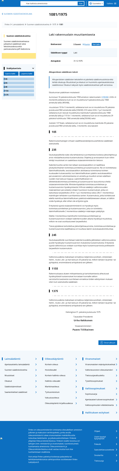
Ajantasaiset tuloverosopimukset (99, 399)
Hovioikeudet (51, 370)
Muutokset (9, 375)
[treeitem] (19, 79)
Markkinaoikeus (52, 386)
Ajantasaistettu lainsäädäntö (17, 364)
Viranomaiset (92, 358)
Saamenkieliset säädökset (16, 392)
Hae (81, 3)
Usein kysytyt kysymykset (100, 437)
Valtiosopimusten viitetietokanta (99, 405)
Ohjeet (97, 431)
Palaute (97, 444)
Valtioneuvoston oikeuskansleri (99, 370)
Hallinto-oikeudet (52, 381)
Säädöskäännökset (13, 386)
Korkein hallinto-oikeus (55, 375)
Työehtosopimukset (94, 381)
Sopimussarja (91, 394)
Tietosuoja (99, 461)
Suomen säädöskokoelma (18, 14)
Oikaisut (8, 381)
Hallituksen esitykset (97, 412)
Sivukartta (98, 455)
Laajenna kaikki (26, 74)
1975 (54, 24)
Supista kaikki (10, 74)
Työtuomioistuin (52, 392)
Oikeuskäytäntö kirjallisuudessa (59, 403)
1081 (61, 24)
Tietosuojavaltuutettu (94, 375)
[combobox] (49, 3)
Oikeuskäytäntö (54, 358)
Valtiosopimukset (95, 388)
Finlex (7, 24)
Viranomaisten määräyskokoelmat (100, 364)
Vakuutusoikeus (52, 397)
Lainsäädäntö (18, 24)
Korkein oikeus (51, 364)
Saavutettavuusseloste (104, 449)
